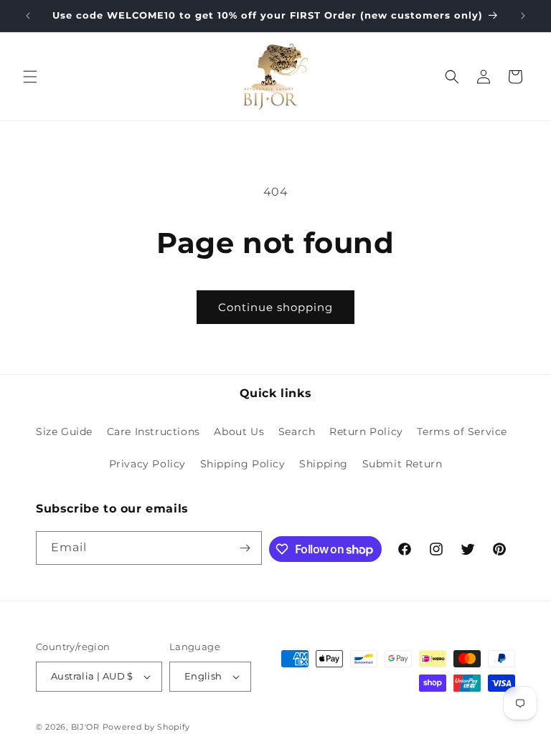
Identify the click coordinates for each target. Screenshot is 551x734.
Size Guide (64, 431)
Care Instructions (153, 431)
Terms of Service (462, 431)
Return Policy (366, 431)
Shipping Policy (243, 463)
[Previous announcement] (28, 16)
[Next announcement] (523, 16)
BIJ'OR (85, 727)
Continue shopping (275, 307)
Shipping (323, 463)
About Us (239, 431)
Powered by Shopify (147, 727)
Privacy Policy (147, 463)
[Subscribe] (245, 548)
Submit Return (402, 463)
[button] (30, 76)
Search (297, 431)
